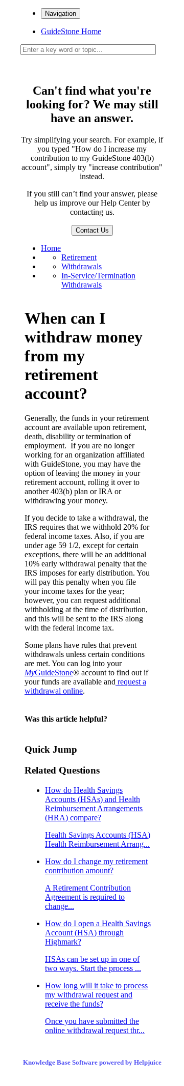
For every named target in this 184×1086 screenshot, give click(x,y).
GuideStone (49, 672)
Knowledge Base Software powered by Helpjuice (92, 1062)
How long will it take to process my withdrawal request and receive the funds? (96, 1008)
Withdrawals (81, 266)
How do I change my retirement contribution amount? (96, 883)
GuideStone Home (71, 31)
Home (51, 248)
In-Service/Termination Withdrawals (98, 280)
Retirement (79, 257)
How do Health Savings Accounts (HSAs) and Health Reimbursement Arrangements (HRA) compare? (97, 817)
